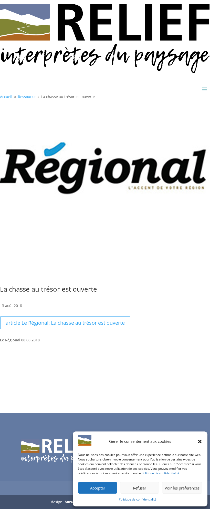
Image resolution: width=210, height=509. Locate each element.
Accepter (97, 488)
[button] (199, 441)
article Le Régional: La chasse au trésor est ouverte (65, 322)
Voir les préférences (182, 488)
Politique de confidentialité (160, 473)
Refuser (139, 488)
